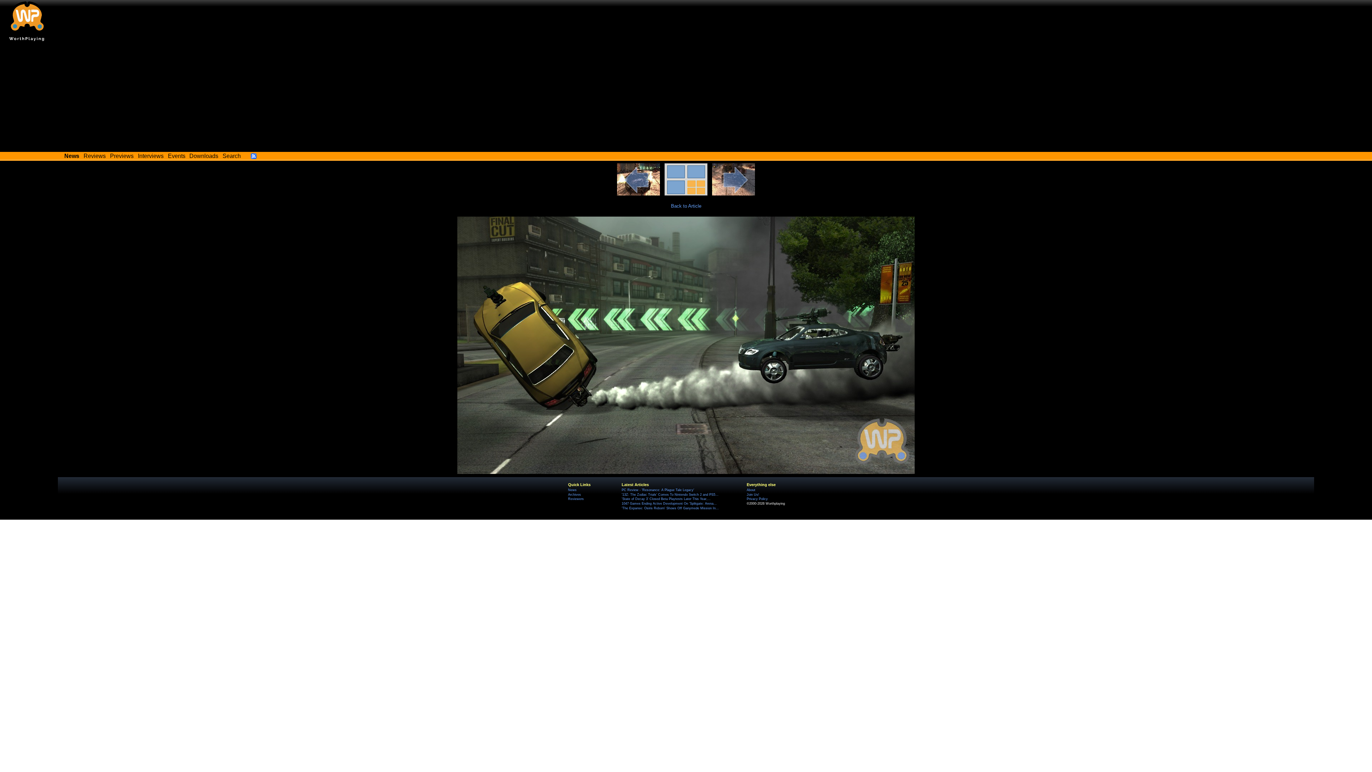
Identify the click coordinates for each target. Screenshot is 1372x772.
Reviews (95, 156)
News (572, 490)
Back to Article (686, 206)
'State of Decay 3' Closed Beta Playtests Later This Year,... (666, 499)
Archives (574, 494)
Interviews (151, 156)
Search (232, 156)
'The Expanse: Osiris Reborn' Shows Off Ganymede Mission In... (670, 508)
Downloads (203, 156)
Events (176, 156)
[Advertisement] (686, 98)
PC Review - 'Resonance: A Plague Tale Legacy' (658, 490)
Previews (122, 156)
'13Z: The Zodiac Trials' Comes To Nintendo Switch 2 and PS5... (670, 494)
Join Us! (753, 494)
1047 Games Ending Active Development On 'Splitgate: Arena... (669, 503)
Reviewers (576, 499)
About (751, 490)
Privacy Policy (757, 499)
